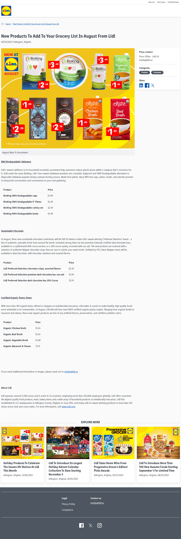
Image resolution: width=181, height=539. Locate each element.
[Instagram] (99, 525)
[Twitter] (152, 85)
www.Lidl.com (68, 406)
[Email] (158, 85)
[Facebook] (147, 85)
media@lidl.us (71, 371)
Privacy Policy (68, 504)
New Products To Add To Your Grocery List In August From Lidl (36, 24)
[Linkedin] (141, 85)
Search (8, 24)
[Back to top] (168, 535)
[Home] (2, 24)
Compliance (67, 509)
